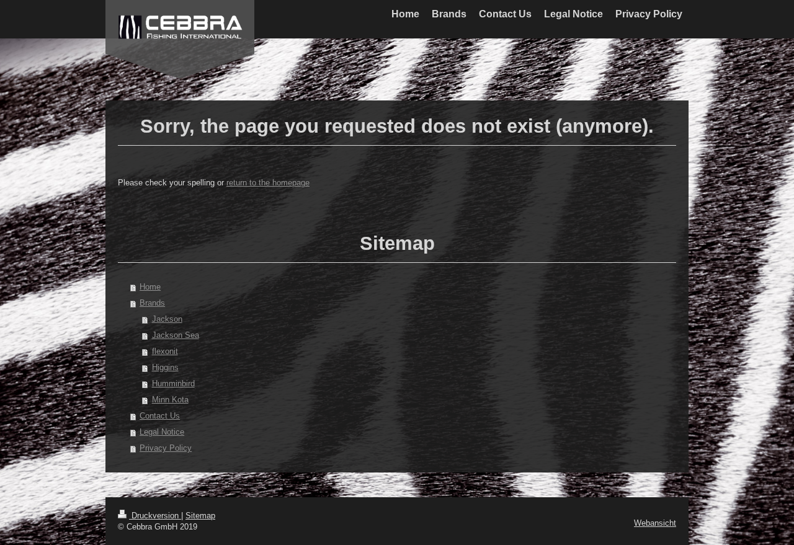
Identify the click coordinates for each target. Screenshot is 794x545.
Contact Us (160, 415)
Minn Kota (170, 399)
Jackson (167, 319)
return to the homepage (268, 182)
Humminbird (173, 383)
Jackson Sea (175, 335)
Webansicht (655, 523)
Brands (152, 303)
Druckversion (155, 515)
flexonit (165, 351)
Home (150, 286)
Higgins (165, 367)
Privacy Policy (166, 448)
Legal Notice (162, 431)
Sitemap (200, 515)
